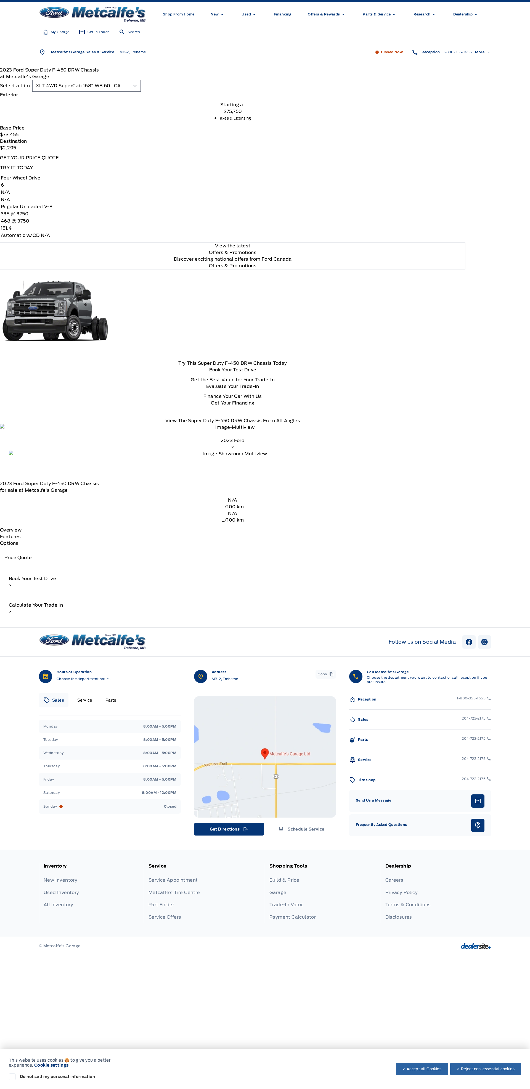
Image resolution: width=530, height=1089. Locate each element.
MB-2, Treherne (133, 52)
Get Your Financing (232, 403)
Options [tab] (9, 543)
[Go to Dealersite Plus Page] (476, 946)
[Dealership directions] (265, 757)
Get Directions (229, 830)
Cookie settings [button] (51, 1065)
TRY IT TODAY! (17, 167)
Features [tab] (10, 536)
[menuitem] (179, 14)
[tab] (232, 95)
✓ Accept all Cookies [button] (421, 1069)
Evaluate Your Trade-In (232, 386)
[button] (57, 32)
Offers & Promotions (233, 265)
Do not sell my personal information (57, 1076)
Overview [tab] (11, 530)
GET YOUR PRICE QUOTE (29, 157)
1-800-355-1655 (457, 52)
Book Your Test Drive (232, 369)
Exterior (9, 94)
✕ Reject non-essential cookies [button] (486, 1069)
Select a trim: (15, 85)
